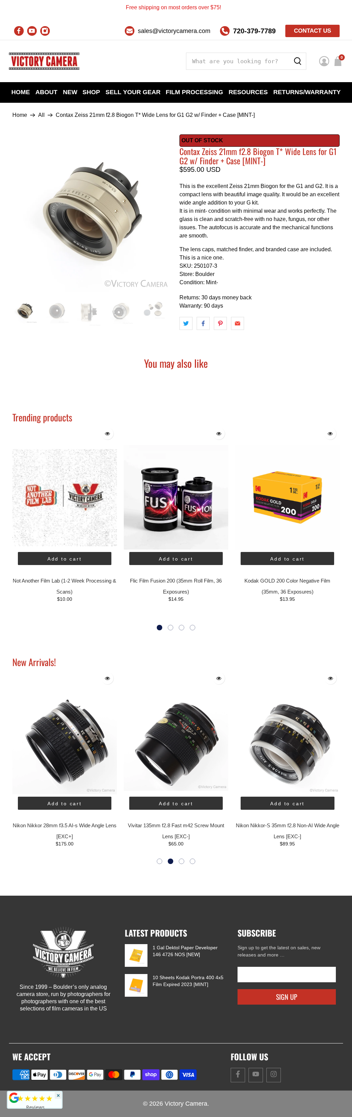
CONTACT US (312, 30)
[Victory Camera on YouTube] (32, 31)
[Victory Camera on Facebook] (19, 31)
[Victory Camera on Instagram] (45, 31)
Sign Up (286, 997)
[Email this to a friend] (237, 323)
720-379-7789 (254, 31)
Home (20, 92)
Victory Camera (186, 1103)
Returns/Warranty (307, 92)
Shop (91, 92)
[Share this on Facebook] (203, 323)
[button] (159, 627)
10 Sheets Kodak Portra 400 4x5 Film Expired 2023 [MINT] (188, 981)
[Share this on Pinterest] (220, 323)
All (41, 115)
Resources (248, 92)
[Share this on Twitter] (185, 323)
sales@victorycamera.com (174, 30)
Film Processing (194, 92)
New (70, 92)
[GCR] (14, 1098)
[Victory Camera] (44, 61)
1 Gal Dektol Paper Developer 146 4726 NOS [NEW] (185, 951)
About (46, 92)
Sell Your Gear (133, 92)
